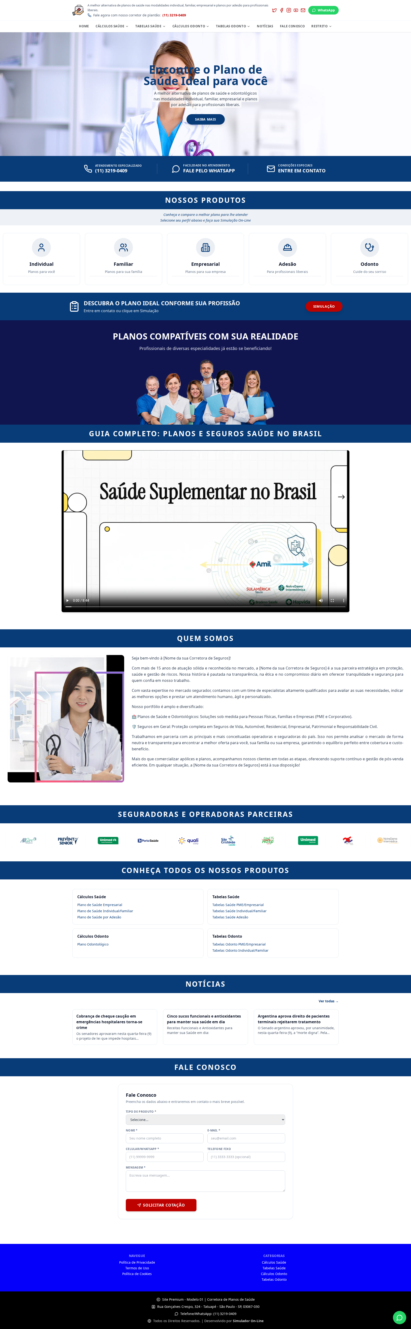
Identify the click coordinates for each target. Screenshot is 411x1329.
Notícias (265, 26)
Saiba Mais (205, 119)
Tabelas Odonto (231, 26)
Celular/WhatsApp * (142, 1149)
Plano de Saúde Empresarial (99, 904)
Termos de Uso (137, 1268)
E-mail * (213, 1130)
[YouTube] (296, 10)
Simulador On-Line (248, 1321)
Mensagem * (136, 1167)
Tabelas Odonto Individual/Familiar (240, 950)
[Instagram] (288, 10)
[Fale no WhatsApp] (399, 1317)
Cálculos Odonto (188, 26)
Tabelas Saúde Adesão (230, 917)
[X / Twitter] (274, 10)
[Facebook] (281, 10)
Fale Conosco (292, 26)
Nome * (132, 1130)
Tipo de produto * (141, 1112)
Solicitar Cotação (164, 1205)
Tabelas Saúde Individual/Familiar (239, 911)
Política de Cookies (137, 1273)
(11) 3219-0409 (174, 15)
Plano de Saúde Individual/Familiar (105, 911)
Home (84, 26)
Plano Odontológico (92, 944)
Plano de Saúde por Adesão (99, 917)
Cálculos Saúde (110, 26)
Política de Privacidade (137, 1262)
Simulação (324, 306)
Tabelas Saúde (148, 26)
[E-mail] (303, 10)
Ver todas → (329, 1001)
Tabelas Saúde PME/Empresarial (238, 904)
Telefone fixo (219, 1149)
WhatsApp (326, 10)
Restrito (319, 26)
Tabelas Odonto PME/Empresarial (239, 944)
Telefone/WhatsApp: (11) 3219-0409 (208, 1313)
